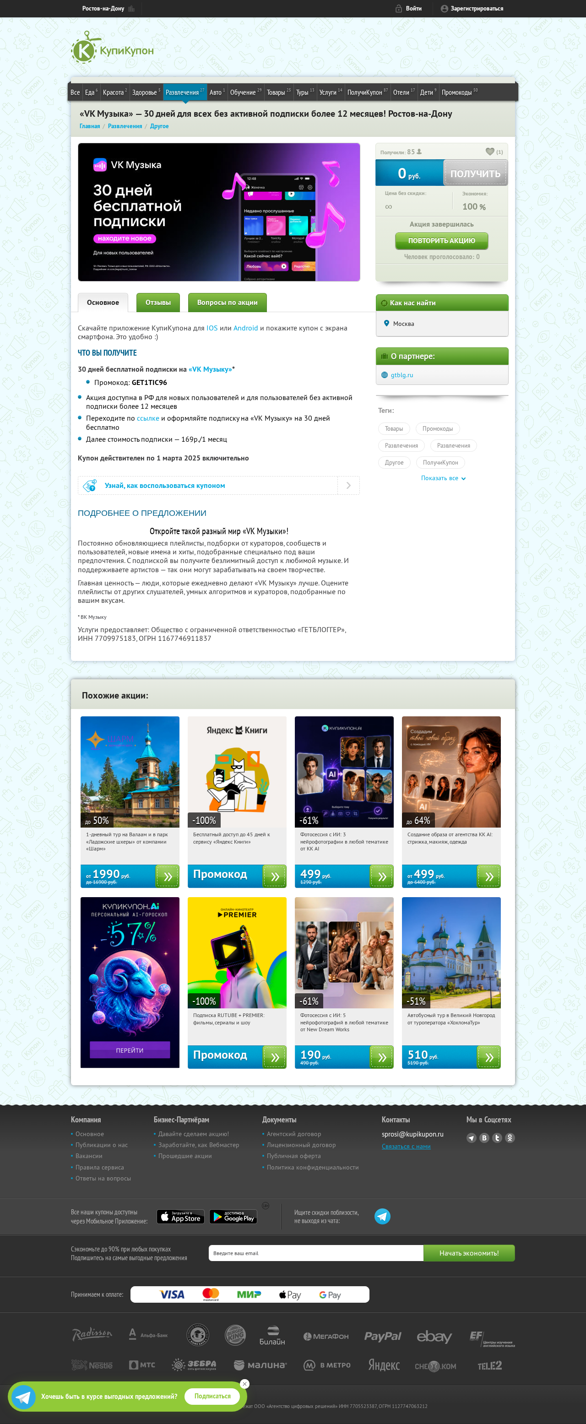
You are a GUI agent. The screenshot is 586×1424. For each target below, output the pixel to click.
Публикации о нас (102, 1145)
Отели (404, 92)
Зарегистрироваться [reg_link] (477, 8)
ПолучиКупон (367, 92)
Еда (91, 92)
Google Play (233, 1216)
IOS (213, 327)
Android (246, 327)
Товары (279, 92)
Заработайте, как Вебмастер (198, 1145)
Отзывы (158, 302)
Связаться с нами (406, 1146)
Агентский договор (294, 1134)
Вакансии (89, 1156)
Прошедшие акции (185, 1156)
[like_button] (490, 152)
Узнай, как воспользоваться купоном (165, 485)
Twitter (497, 1138)
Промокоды (460, 92)
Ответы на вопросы (103, 1178)
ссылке (148, 417)
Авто (217, 92)
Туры (305, 92)
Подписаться (213, 1396)
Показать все (439, 478)
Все (75, 92)
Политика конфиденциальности (313, 1167)
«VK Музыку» (210, 369)
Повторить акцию (441, 240)
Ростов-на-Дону (103, 8)
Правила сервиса (100, 1167)
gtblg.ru (402, 375)
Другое (394, 462)
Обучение (246, 92)
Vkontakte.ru (484, 1138)
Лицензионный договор (301, 1145)
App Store (181, 1216)
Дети (428, 92)
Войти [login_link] (414, 8)
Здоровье (146, 92)
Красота (115, 92)
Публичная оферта (294, 1156)
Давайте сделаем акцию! (193, 1134)
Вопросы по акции (227, 302)
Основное (103, 302)
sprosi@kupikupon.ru (413, 1134)
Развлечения (185, 92)
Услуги (331, 92)
